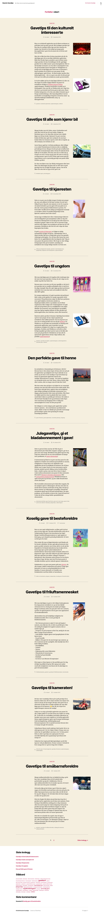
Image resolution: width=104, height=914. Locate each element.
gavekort (38, 103)
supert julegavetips (52, 456)
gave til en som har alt (26, 882)
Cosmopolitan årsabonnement (45, 477)
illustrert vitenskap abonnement (51, 475)
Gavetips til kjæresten (52, 189)
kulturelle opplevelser (45, 103)
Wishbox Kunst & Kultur (55, 84)
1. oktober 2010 (56, 771)
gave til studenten (44, 882)
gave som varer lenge (58, 501)
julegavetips (39, 250)
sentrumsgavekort (62, 340)
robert (47, 37)
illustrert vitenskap (46, 502)
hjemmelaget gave (59, 248)
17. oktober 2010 (52, 523)
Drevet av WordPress (35, 910)
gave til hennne (39, 417)
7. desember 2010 (57, 37)
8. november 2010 (57, 270)
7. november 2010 (57, 362)
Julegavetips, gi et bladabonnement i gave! (52, 435)
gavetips (52, 23)
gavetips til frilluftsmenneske (55, 672)
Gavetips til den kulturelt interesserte (52, 30)
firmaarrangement (47, 749)
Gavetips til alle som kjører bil (52, 119)
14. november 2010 (56, 194)
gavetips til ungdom (45, 340)
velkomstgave (59, 502)
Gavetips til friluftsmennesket (52, 592)
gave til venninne (50, 882)
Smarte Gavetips (7, 3)
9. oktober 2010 (56, 596)
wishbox (61, 103)
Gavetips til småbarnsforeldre (52, 766)
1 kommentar (62, 523)
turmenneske (65, 672)
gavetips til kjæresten (45, 231)
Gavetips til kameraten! (52, 687)
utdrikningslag (39, 750)
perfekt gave (38, 888)
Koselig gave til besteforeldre (51, 518)
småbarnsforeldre (40, 829)
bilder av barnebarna (40, 576)
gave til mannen (38, 882)
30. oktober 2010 (57, 442)
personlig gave (47, 173)
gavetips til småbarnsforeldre (47, 827)
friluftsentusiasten (40, 672)
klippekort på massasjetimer (48, 250)
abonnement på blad (40, 501)
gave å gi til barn (49, 501)
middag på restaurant (59, 827)
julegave (63, 564)
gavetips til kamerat (56, 749)
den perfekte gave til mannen (20, 880)
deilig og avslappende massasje (43, 248)
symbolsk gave (39, 342)
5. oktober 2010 (56, 692)
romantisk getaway (56, 417)
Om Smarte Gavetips (90, 3)
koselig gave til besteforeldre (62, 576)
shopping (63, 417)
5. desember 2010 (57, 124)
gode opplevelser (47, 417)
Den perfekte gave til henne (52, 358)
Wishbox (62, 321)
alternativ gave (39, 749)
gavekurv (48, 880)
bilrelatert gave (39, 173)
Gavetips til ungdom (52, 266)
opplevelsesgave (55, 103)
